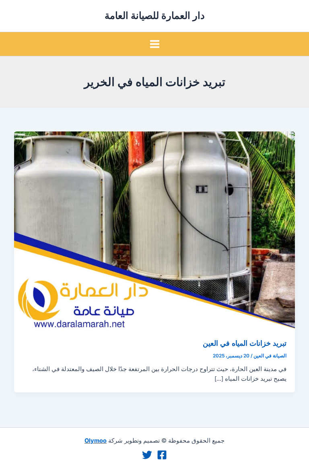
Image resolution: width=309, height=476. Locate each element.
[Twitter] (147, 455)
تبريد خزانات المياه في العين (244, 343)
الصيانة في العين (269, 356)
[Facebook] (162, 455)
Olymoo (95, 440)
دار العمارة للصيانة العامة (155, 15)
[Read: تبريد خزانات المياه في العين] (154, 230)
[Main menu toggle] (155, 44)
